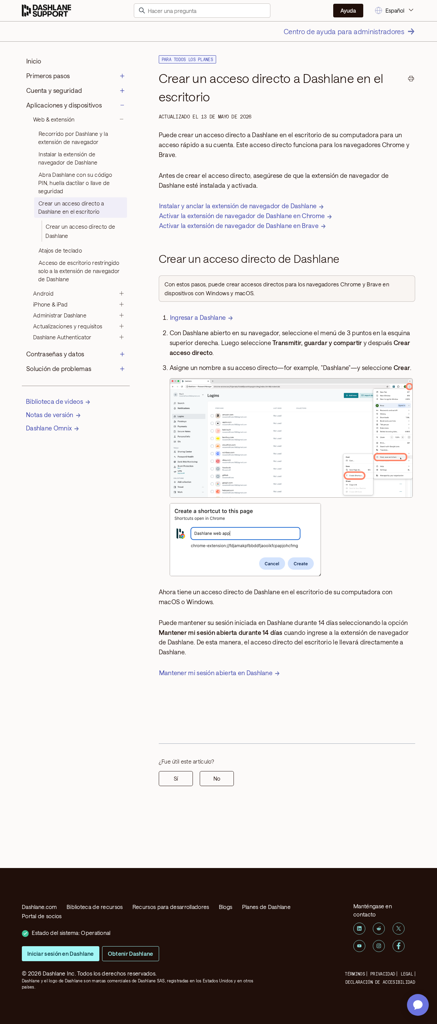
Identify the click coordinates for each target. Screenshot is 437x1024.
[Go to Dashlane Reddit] (379, 929)
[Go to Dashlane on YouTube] (359, 946)
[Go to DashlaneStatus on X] (399, 929)
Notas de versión (49, 414)
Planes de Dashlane (266, 907)
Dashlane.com (39, 907)
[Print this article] (411, 79)
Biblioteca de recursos (95, 907)
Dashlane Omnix (49, 428)
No (216, 778)
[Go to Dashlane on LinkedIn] (359, 929)
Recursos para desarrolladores (170, 907)
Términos (355, 973)
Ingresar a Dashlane (198, 317)
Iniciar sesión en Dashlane (60, 953)
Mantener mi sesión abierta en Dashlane (215, 673)
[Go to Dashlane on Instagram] (379, 946)
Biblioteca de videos (54, 401)
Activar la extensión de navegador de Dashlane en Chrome (242, 215)
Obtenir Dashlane (130, 953)
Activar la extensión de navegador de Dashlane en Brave (239, 225)
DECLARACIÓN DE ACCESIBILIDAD (380, 982)
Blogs (225, 907)
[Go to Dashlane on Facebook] (399, 946)
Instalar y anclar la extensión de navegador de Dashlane (238, 206)
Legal (407, 973)
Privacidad (382, 973)
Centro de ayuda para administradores (344, 31)
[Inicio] (46, 10)
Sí (176, 778)
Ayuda (348, 10)
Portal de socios (42, 916)
